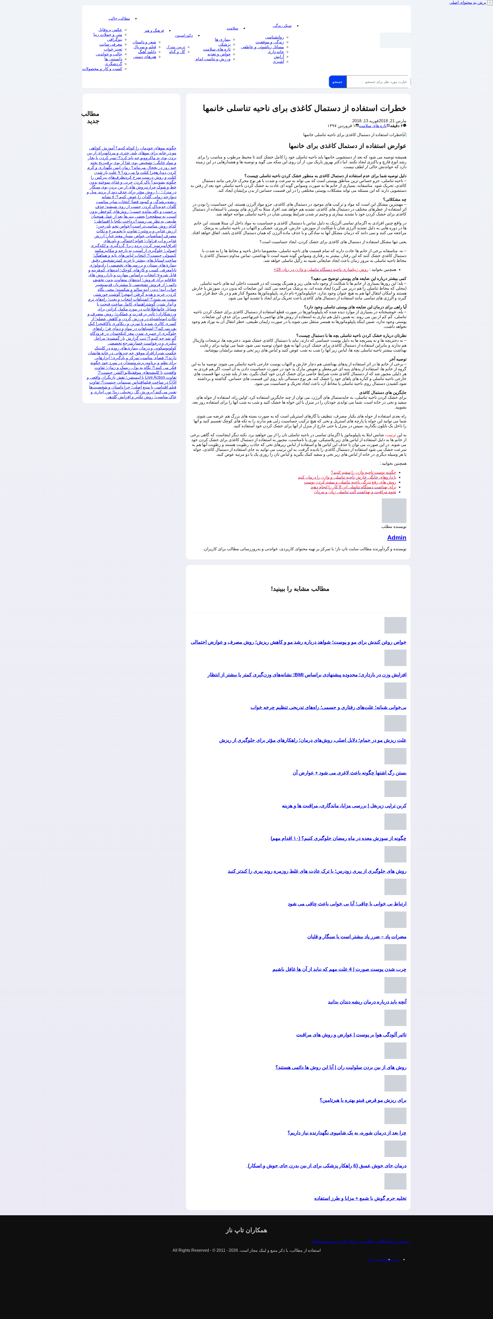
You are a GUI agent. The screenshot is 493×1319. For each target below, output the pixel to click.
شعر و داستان (144, 42)
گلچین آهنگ (375, 1241)
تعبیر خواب (113, 49)
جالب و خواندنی (109, 54)
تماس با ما (377, 1259)
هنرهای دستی (144, 56)
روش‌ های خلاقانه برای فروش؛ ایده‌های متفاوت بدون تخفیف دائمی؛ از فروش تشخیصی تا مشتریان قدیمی (132, 280)
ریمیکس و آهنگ (398, 1241)
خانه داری (276, 52)
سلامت (232, 28)
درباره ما (393, 1259)
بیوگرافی (114, 39)
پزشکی (224, 44)
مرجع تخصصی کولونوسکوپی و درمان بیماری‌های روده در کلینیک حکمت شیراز (135, 348)
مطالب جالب (119, 18)
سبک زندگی (282, 25)
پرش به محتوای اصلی (467, 2)
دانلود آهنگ (147, 52)
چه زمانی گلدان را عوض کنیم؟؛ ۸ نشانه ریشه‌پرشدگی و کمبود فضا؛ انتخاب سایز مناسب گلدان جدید (136, 202)
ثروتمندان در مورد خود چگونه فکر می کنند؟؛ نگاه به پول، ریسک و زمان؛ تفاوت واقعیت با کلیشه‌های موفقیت (133, 367)
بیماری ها (223, 39)
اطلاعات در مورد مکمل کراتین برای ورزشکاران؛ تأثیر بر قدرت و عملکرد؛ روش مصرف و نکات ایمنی (132, 314)
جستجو (338, 82)
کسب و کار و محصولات (102, 69)
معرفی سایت (110, 44)
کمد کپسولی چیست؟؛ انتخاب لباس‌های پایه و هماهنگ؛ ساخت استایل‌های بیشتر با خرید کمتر (134, 255)
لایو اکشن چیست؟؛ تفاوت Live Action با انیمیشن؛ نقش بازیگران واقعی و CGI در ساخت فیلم (131, 377)
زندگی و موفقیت (269, 42)
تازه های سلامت (217, 49)
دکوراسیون (184, 35)
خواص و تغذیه (219, 54)
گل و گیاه (177, 52)
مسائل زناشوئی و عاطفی (262, 47)
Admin (396, 537)
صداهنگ (318, 1241)
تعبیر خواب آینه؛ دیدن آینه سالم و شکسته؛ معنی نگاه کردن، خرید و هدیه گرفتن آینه (135, 289)
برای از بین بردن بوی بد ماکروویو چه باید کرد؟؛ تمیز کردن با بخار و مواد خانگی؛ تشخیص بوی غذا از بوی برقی (131, 158)
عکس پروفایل (110, 29)
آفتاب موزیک (336, 1241)
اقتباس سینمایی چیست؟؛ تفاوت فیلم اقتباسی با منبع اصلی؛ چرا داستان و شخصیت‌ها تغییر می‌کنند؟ (132, 387)
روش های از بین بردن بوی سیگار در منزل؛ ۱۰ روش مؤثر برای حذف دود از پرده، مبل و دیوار (131, 192)
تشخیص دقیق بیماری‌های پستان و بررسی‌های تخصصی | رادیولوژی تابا (132, 265)
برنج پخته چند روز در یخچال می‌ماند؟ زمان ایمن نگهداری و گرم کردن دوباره (131, 167)
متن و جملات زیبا (107, 34)
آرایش (279, 56)
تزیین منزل (175, 47)
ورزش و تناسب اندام (213, 59)
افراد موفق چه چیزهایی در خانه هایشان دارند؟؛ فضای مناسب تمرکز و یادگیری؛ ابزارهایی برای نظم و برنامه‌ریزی (132, 358)
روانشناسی (274, 37)
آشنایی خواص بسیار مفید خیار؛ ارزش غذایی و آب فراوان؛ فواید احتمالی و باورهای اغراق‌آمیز (135, 241)
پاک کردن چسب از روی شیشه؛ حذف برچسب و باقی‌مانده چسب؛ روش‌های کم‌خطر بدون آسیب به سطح (132, 211)
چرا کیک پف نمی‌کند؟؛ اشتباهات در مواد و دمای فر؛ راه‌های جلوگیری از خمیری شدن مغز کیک (132, 328)
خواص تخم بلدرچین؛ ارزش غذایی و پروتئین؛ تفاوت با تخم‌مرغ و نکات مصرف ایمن (136, 231)
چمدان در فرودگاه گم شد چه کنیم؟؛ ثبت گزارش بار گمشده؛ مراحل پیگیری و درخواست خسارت (133, 338)
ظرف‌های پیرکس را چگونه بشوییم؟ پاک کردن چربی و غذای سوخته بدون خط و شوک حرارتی (132, 182)
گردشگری (113, 64)
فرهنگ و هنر (154, 30)
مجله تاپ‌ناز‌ (395, 40)
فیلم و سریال (145, 47)
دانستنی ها (113, 59)
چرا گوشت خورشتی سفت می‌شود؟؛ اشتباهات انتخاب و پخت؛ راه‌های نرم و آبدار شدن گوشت (132, 299)
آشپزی (278, 61)
